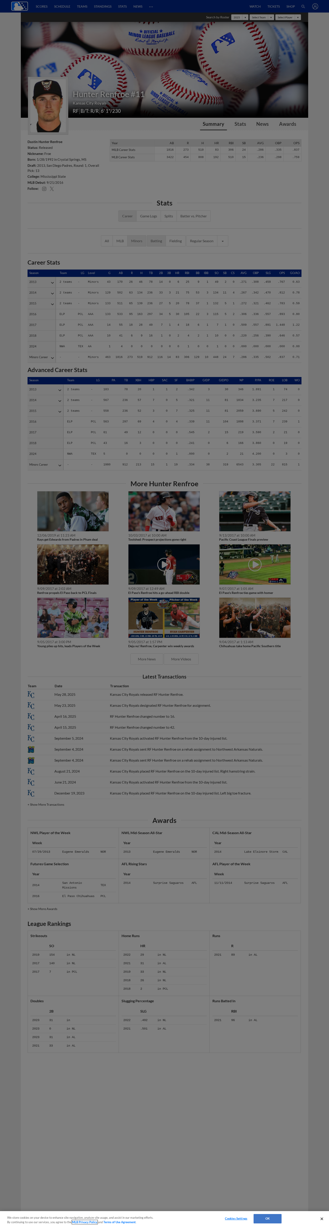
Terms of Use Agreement (119, 1222)
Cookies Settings (236, 1218)
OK (267, 1218)
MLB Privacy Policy (84, 1222)
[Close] (322, 1219)
